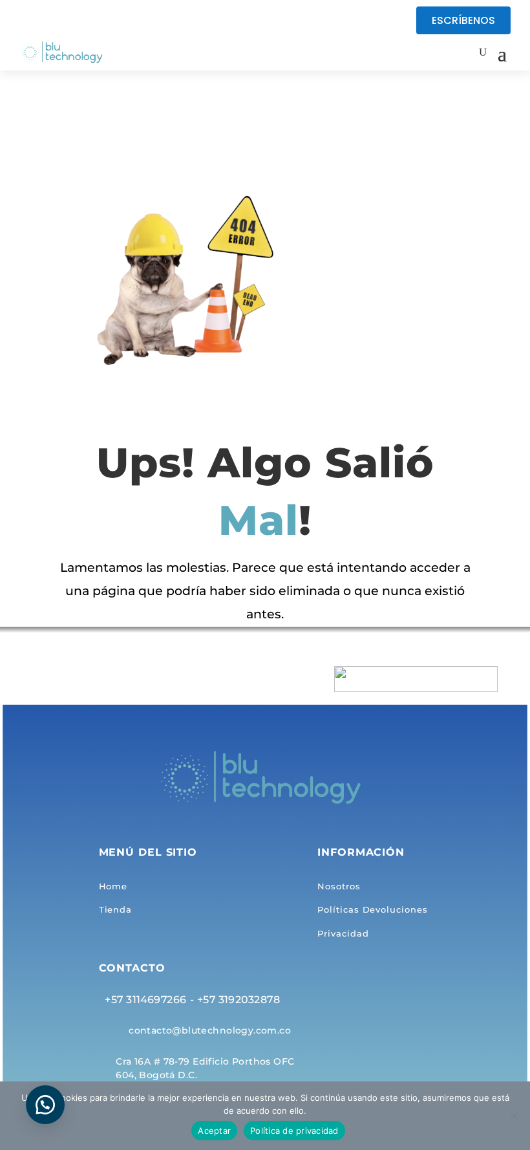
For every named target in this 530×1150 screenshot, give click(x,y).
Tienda (115, 910)
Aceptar (214, 1130)
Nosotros (338, 887)
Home (113, 887)
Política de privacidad (294, 1130)
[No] (513, 1115)
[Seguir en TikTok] (55, 20)
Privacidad (342, 933)
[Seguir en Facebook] (29, 20)
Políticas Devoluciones (372, 910)
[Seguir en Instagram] (81, 20)
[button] (45, 1104)
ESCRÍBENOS (463, 20)
